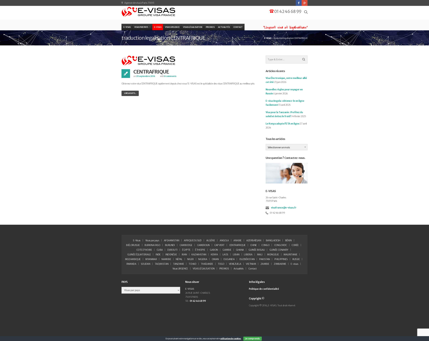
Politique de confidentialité (264, 288)
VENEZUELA (235, 263)
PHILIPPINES (281, 259)
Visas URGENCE (180, 268)
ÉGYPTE (186, 249)
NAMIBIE (166, 259)
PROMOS (224, 268)
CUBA (160, 249)
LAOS (225, 254)
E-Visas (137, 240)
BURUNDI (170, 245)
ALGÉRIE (210, 240)
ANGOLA (224, 240)
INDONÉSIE (171, 254)
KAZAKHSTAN (199, 254)
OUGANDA (229, 259)
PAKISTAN (264, 259)
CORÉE (295, 245)
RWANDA (131, 263)
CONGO (265, 245)
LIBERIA (248, 254)
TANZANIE (178, 263)
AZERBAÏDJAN (253, 240)
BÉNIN (288, 240)
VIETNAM (251, 263)
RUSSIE (296, 259)
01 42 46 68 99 (287, 11)
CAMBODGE (186, 245)
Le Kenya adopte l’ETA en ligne (282, 123)
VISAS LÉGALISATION (204, 268)
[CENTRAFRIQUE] (148, 60)
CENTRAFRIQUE (151, 72)
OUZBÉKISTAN (247, 259)
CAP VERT (219, 245)
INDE (158, 254)
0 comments (170, 76)
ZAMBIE (265, 263)
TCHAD (192, 263)
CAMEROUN (203, 245)
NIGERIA (202, 259)
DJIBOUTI (172, 249)
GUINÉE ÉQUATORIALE (139, 254)
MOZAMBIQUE (133, 259)
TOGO (221, 263)
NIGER (190, 259)
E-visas (294, 263)
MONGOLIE (273, 254)
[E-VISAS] (148, 12)
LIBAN (236, 254)
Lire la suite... (130, 93)
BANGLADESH (273, 240)
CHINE (253, 245)
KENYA (214, 254)
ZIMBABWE (280, 263)
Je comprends (252, 338)
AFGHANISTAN (171, 240)
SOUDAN (145, 263)
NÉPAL (179, 259)
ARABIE (237, 240)
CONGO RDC (280, 245)
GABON (214, 249)
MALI (260, 254)
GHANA (240, 249)
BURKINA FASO (152, 245)
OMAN (215, 259)
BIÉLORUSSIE (133, 245)
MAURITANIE (290, 254)
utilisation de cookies (230, 338)
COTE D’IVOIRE (144, 249)
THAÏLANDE (207, 263)
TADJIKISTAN (161, 263)
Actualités (239, 268)
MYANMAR (151, 259)
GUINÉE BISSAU (257, 249)
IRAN (184, 254)
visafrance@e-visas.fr (283, 207)
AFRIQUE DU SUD (193, 240)
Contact (252, 268)
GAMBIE (227, 249)
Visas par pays (152, 240)
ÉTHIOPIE (200, 249)
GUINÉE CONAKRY (278, 249)
